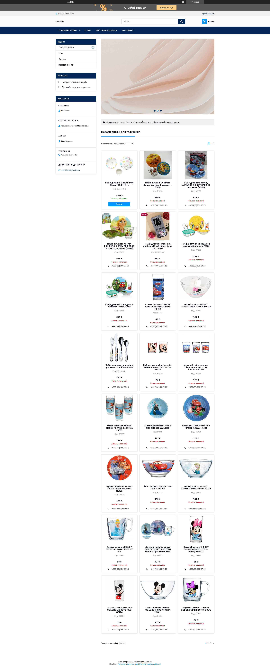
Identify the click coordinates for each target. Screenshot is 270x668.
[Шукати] (181, 21)
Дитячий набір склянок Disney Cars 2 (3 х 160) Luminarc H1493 (196, 367)
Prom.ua (148, 662)
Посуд (129, 122)
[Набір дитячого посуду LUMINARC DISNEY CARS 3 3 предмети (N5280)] (196, 165)
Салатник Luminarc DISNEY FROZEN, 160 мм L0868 (158, 427)
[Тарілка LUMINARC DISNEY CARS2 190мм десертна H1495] (119, 469)
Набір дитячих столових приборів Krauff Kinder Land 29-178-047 (157, 246)
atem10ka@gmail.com (70, 170)
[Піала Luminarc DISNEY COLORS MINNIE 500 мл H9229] (196, 287)
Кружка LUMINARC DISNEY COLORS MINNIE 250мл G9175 (196, 609)
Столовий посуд (141, 122)
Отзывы (62, 59)
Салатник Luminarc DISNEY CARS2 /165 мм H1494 (196, 427)
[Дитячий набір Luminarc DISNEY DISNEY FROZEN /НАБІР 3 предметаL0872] (158, 529)
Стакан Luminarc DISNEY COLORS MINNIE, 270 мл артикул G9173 (196, 549)
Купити (119, 204)
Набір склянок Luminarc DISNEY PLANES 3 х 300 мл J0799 (119, 428)
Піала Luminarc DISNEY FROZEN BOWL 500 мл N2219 (196, 487)
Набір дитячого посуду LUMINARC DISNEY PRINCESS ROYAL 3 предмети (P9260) (119, 246)
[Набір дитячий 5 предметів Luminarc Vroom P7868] (119, 287)
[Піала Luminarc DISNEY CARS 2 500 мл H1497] (158, 469)
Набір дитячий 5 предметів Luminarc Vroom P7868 (119, 305)
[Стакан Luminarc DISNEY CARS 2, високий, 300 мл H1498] (158, 287)
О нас (88, 30)
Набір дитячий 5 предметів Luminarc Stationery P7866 (196, 245)
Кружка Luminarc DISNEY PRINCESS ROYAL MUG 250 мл (119, 549)
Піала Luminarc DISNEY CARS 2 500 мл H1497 (158, 487)
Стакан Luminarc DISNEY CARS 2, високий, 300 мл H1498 (157, 306)
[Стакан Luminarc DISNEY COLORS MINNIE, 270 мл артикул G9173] (196, 529)
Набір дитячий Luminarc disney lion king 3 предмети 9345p (157, 185)
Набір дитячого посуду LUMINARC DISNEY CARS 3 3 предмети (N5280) (196, 185)
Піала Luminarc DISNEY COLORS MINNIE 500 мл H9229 (196, 305)
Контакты (127, 30)
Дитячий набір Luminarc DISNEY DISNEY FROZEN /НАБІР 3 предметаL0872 (158, 549)
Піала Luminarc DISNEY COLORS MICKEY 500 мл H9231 (157, 610)
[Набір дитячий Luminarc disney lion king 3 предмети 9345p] (158, 165)
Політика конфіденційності (150, 664)
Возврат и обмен (66, 65)
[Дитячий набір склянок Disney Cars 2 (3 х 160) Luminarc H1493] (196, 347)
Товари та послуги (115, 122)
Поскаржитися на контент (128, 664)
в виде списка (213, 144)
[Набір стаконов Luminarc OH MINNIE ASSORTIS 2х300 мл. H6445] (158, 347)
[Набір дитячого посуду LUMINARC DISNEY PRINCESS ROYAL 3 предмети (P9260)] (119, 226)
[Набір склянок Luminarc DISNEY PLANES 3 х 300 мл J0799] (119, 408)
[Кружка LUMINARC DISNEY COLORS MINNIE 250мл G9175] (196, 590)
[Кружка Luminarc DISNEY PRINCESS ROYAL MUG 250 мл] (119, 529)
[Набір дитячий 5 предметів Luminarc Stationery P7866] (196, 226)
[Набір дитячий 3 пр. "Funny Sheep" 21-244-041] (119, 165)
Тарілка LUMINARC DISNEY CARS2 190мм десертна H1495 (119, 488)
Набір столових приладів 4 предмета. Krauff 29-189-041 (119, 366)
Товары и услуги (67, 30)
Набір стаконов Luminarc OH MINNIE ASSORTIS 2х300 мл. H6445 (157, 367)
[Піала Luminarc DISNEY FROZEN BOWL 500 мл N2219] (196, 469)
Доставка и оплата (106, 30)
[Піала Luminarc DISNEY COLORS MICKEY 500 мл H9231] (158, 590)
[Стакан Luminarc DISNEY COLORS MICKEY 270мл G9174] (119, 590)
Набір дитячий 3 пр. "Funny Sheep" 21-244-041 (119, 184)
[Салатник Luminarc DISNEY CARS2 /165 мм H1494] (196, 408)
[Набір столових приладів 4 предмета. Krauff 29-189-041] (119, 347)
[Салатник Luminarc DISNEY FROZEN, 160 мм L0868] (158, 408)
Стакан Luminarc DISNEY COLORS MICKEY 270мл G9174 (119, 610)
